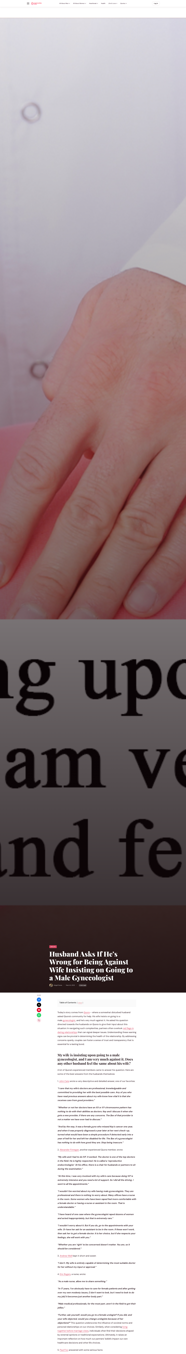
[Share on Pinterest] (39, 1010)
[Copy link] (39, 1020)
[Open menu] (28, 3)
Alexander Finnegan (69, 1149)
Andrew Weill (66, 1255)
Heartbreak (93, 3)
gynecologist (69, 1020)
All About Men (64, 3)
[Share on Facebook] (39, 1000)
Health (103, 3)
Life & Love (112, 3)
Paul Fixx (64, 1350)
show (80, 1003)
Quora (87, 1012)
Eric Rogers (65, 1274)
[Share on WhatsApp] (39, 1015)
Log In (156, 3)
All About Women (79, 3)
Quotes (122, 3)
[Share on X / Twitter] (39, 1005)
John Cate (64, 1081)
